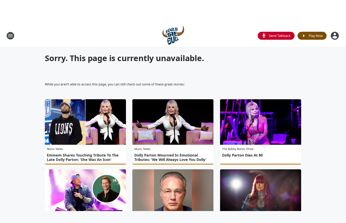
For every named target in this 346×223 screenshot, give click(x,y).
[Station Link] (173, 35)
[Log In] (335, 36)
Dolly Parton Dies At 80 (242, 155)
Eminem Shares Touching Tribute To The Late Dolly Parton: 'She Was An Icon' (83, 157)
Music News (55, 149)
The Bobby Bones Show (237, 149)
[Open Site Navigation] (10, 36)
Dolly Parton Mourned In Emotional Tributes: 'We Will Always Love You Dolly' (170, 157)
